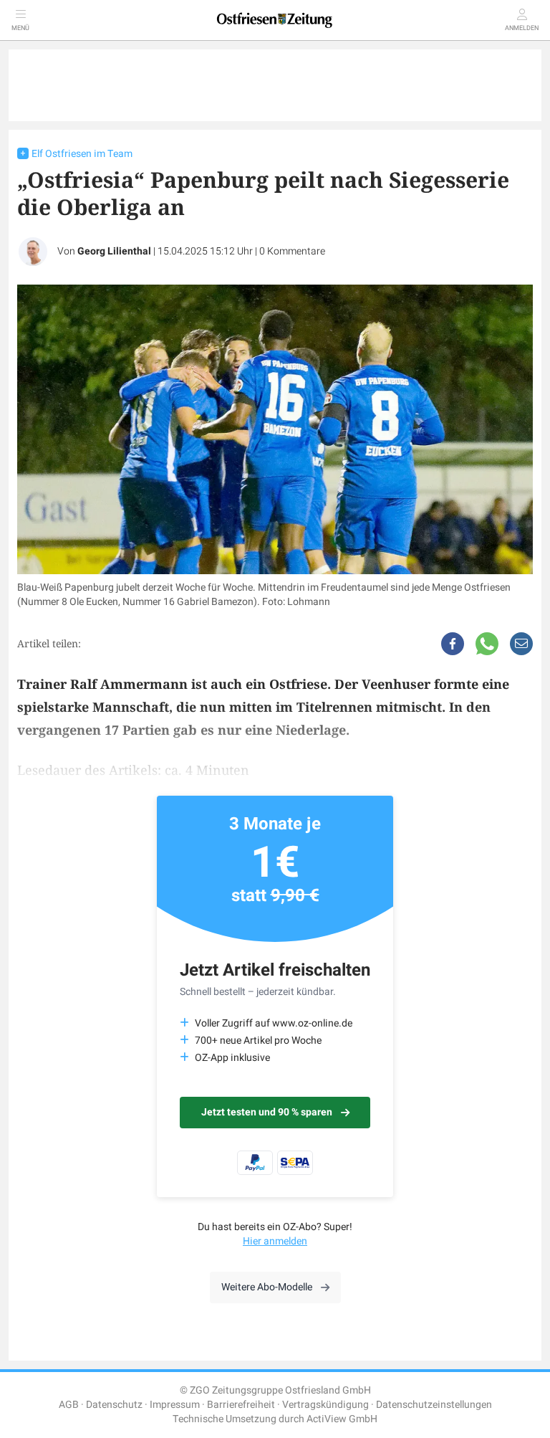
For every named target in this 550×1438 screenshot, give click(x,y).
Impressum (175, 1404)
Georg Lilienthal (114, 251)
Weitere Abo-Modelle (266, 1287)
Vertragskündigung (325, 1404)
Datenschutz (114, 1404)
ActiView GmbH (342, 1419)
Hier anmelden (275, 1241)
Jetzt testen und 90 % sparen (266, 1112)
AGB (69, 1404)
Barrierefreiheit (241, 1404)
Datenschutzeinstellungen (434, 1404)
